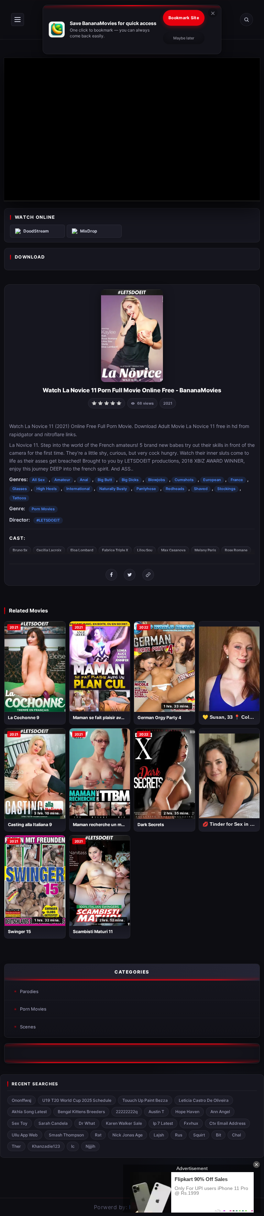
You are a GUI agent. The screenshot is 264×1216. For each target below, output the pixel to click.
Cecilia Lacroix (49, 550)
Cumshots (184, 479)
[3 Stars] (106, 402)
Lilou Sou (144, 550)
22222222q (127, 1111)
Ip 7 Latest (163, 1123)
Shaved (201, 488)
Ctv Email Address (227, 1123)
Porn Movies (43, 508)
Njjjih (90, 1146)
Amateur (62, 479)
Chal (236, 1134)
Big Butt (105, 479)
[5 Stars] (119, 402)
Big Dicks (130, 479)
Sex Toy (20, 1123)
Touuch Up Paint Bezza (145, 1100)
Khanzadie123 (46, 1146)
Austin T (156, 1111)
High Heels (46, 488)
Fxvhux (191, 1123)
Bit (218, 1134)
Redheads (175, 488)
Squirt (199, 1134)
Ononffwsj (21, 1100)
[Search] (246, 19)
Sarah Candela (53, 1123)
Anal (84, 479)
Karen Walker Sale (124, 1123)
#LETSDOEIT (48, 520)
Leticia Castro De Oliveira (204, 1100)
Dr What (87, 1123)
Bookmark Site (183, 17)
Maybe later (183, 38)
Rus (178, 1134)
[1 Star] (94, 402)
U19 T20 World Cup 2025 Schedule (76, 1100)
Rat (98, 1134)
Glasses (19, 488)
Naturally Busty (113, 488)
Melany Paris (205, 550)
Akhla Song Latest (29, 1111)
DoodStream (36, 231)
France (237, 479)
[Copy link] (148, 575)
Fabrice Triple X (115, 550)
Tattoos (19, 498)
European (212, 479)
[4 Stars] (113, 402)
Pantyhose (146, 488)
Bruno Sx (20, 550)
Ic (73, 1146)
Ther (16, 1146)
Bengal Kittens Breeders (81, 1111)
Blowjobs (156, 479)
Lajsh (159, 1134)
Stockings (226, 488)
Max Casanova (173, 550)
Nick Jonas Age (127, 1134)
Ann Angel (220, 1111)
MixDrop (88, 231)
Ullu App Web (25, 1134)
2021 (167, 403)
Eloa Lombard (81, 550)
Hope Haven (187, 1111)
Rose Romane (236, 550)
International (78, 488)
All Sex (38, 479)
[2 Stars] (100, 402)
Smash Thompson (66, 1134)
